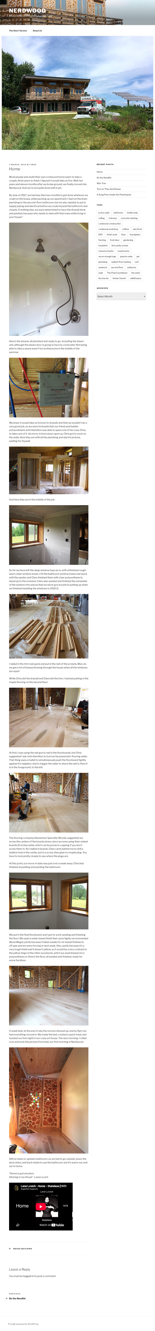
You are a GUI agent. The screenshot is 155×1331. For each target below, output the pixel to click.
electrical (137, 229)
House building (22, 1249)
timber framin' (119, 278)
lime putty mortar (120, 245)
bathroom (118, 212)
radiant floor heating (121, 262)
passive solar (126, 256)
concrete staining (129, 218)
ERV (100, 234)
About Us (37, 30)
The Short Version (18, 30)
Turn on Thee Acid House (109, 189)
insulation (103, 245)
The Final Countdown (117, 272)
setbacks (131, 267)
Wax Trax (101, 183)
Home (100, 172)
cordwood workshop (108, 229)
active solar (104, 212)
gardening (128, 240)
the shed (135, 272)
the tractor (103, 278)
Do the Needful (104, 177)
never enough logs (107, 256)
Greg (33, 165)
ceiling (101, 218)
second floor (117, 267)
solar (100, 272)
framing (102, 240)
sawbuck (102, 267)
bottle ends (132, 212)
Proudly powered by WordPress (23, 1324)
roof (137, 262)
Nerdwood (27, 10)
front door (114, 240)
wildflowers (135, 278)
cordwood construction (109, 223)
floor (123, 234)
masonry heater (106, 251)
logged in (28, 1276)
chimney (113, 218)
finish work (112, 234)
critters (125, 229)
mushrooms (123, 251)
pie (138, 256)
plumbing (102, 262)
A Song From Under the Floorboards (114, 194)
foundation (135, 234)
